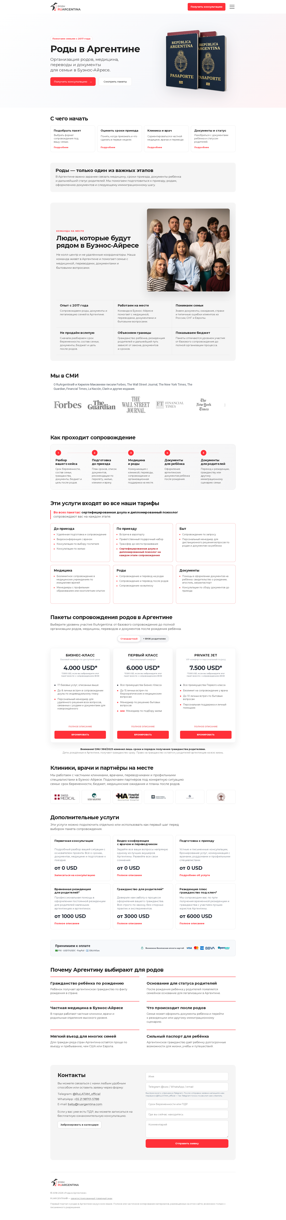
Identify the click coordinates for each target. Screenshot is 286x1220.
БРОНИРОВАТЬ (80, 734)
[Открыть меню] (232, 6)
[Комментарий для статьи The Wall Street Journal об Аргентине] (136, 404)
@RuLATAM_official (86, 1094)
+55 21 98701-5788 (86, 1099)
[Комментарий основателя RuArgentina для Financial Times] (170, 404)
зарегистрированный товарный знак (91, 1198)
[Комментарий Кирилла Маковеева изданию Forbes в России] (67, 404)
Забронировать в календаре (79, 1124)
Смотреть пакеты (115, 81)
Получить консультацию (206, 6)
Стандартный (129, 638)
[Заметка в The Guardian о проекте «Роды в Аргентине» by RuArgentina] (102, 404)
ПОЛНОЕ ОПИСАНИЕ (80, 726)
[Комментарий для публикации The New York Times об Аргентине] (204, 404)
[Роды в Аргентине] (65, 6)
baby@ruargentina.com (85, 1104)
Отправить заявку (187, 1143)
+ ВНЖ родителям (154, 638)
